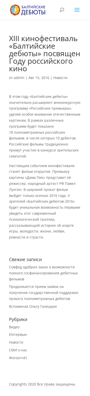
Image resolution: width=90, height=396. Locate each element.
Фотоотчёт (18, 357)
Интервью (18, 334)
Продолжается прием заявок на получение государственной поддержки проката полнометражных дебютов (43, 292)
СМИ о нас (18, 350)
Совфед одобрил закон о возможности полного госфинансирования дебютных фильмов (43, 273)
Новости (60, 77)
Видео (14, 327)
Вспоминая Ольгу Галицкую (33, 306)
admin (19, 77)
